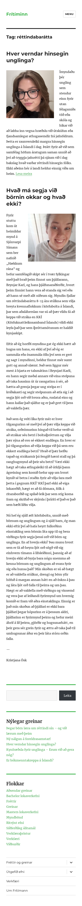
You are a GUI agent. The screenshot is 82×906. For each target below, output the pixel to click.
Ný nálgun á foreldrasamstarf (28, 739)
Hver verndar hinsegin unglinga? (31, 744)
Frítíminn (17, 14)
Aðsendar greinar (19, 790)
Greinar (12, 807)
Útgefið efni (15, 872)
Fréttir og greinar (19, 862)
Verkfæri (12, 839)
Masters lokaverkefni (22, 812)
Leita (67, 695)
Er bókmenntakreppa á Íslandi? (30, 760)
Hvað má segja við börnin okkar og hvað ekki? (35, 197)
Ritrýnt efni (15, 823)
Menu (69, 14)
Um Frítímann (17, 890)
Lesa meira (24, 174)
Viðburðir (13, 844)
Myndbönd (14, 817)
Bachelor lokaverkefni (22, 796)
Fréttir (11, 801)
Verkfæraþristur (18, 833)
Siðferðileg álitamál (20, 828)
